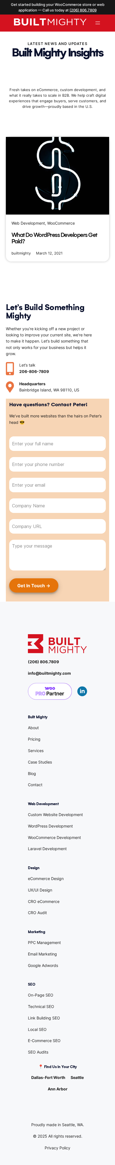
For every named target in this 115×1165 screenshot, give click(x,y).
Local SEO (37, 1029)
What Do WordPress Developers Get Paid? (54, 238)
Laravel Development (47, 848)
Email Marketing (42, 954)
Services (36, 750)
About (33, 727)
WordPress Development (50, 826)
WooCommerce (61, 223)
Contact (35, 784)
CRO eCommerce (43, 901)
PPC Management (44, 942)
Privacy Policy (57, 1147)
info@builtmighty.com (49, 673)
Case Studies (40, 762)
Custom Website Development (55, 814)
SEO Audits (38, 1052)
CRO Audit (37, 912)
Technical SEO (41, 1006)
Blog (32, 773)
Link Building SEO (44, 1018)
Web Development (28, 223)
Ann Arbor (58, 1088)
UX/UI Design (40, 890)
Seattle (77, 1077)
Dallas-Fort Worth (48, 1077)
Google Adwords (43, 965)
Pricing (34, 739)
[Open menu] (97, 23)
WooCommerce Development (54, 837)
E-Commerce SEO (44, 1040)
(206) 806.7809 (83, 10)
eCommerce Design (46, 878)
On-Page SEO (40, 995)
